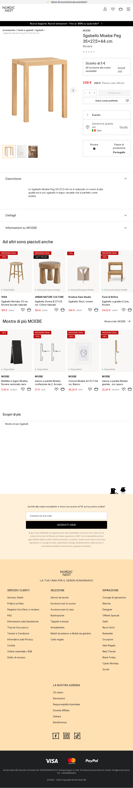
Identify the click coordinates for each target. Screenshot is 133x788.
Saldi (105, 621)
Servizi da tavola (59, 597)
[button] (89, 52)
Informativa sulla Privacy (20, 639)
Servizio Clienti (15, 597)
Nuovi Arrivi (109, 627)
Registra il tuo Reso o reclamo (23, 609)
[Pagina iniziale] (9, 9)
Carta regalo (57, 639)
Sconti (106, 669)
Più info (124, 127)
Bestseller (108, 633)
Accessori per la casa (62, 609)
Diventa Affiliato (61, 710)
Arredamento (9, 30)
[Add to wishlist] (22, 310)
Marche (107, 603)
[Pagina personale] (105, 9)
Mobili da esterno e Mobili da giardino (71, 633)
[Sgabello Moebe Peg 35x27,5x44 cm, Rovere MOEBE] (39, 89)
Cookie (11, 645)
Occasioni (108, 639)
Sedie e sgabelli (25, 30)
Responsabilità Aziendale (66, 704)
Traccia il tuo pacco (17, 627)
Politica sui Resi (15, 603)
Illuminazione (57, 615)
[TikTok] (77, 735)
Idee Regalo (109, 645)
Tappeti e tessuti (59, 621)
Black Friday (109, 657)
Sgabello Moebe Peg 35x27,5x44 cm (21, 33)
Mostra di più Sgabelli (16, 424)
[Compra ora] (29, 310)
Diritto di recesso (16, 657)
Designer (107, 609)
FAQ (9, 615)
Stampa (57, 716)
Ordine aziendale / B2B (19, 651)
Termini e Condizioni (18, 633)
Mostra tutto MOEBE (115, 321)
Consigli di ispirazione (114, 597)
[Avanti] (73, 90)
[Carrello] (121, 9)
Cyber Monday (111, 663)
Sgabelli (39, 30)
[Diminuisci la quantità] (85, 93)
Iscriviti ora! (121, 69)
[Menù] (128, 9)
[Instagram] (66, 735)
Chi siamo (58, 692)
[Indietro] (6, 90)
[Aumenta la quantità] (94, 93)
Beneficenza (60, 722)
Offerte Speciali (111, 615)
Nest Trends (109, 651)
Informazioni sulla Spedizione (23, 621)
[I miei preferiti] (113, 9)
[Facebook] (55, 735)
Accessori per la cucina (63, 603)
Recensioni (59, 698)
